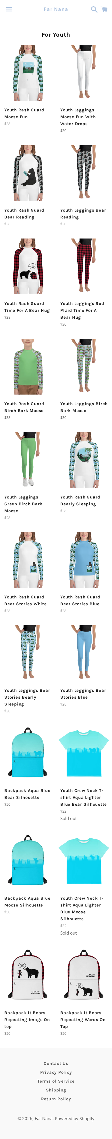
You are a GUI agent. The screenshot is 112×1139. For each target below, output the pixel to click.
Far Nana (56, 9)
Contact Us (56, 1063)
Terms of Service (56, 1081)
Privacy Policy (56, 1072)
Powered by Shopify (74, 1118)
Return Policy (56, 1098)
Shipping (56, 1090)
